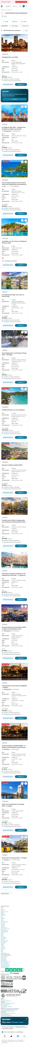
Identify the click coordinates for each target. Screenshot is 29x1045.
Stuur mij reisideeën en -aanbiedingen (13, 1032)
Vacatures (6, 1000)
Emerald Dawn (15, 364)
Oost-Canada (15, 68)
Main (18, 366)
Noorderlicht (3, 957)
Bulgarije (13, 637)
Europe (2, 910)
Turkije (2, 945)
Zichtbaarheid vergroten (6, 1015)
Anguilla (19, 191)
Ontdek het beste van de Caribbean (13, 410)
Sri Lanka (3, 922)
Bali (1, 916)
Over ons (3, 999)
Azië (2, 908)
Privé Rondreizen (5, 967)
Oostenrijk (23, 359)
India (2, 919)
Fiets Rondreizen (4, 956)
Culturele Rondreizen (5, 962)
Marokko (21, 810)
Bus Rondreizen (4, 963)
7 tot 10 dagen (14, 25)
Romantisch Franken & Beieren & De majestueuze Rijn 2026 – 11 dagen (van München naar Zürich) (14, 575)
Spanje (20, 247)
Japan (2, 920)
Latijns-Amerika (4, 911)
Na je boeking (4, 1005)
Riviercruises (4, 958)
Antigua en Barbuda (16, 416)
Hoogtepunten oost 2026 (10, 57)
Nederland (14, 359)
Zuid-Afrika (3, 915)
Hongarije (14, 635)
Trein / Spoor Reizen (5, 964)
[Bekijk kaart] (22, 36)
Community (3, 1007)
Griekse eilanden (4, 930)
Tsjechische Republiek (16, 361)
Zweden (2, 946)
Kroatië (18, 635)
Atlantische (14, 197)
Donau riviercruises (5, 928)
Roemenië (18, 637)
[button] (14, 79)
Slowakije (24, 695)
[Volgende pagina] (10, 892)
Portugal (13, 810)
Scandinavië (3, 941)
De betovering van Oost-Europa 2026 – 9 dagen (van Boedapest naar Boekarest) (14, 628)
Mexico (2, 949)
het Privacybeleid (10, 1041)
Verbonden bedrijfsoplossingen (8, 1010)
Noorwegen (3, 937)
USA (2, 951)
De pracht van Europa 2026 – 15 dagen (14, 858)
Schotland (3, 943)
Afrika (2, 907)
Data (16, 21)
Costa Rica (3, 948)
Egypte (2, 912)
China (2, 917)
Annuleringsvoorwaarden (6, 1006)
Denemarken (4, 927)
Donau (13, 366)
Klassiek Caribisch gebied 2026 (12, 465)
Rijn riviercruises (4, 940)
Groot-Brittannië (4, 931)
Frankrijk (24, 135)
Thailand (3, 925)
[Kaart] (26, 30)
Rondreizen (10, 9)
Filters (6, 21)
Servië (21, 635)
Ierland (2, 934)
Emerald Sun (14, 759)
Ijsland (2, 932)
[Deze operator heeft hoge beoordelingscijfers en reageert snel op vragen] (21, 72)
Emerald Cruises (4, 9)
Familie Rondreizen (5, 966)
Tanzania (3, 924)
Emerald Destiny (15, 307)
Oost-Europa (4, 938)
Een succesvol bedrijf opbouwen (8, 1013)
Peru (2, 950)
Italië (17, 247)
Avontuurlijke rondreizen (6, 955)
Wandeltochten (4, 960)
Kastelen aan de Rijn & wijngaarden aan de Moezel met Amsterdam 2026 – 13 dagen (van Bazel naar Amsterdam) (14, 522)
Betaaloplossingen (5, 1014)
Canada (2, 947)
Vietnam (3, 926)
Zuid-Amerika (4, 953)
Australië (3, 909)
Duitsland (14, 135)
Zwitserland (18, 135)
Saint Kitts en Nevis (16, 192)
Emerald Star (14, 640)
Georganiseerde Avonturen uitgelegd (9, 1009)
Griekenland (3, 929)
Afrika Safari (3, 959)
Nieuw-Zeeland (4, 921)
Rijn (12, 139)
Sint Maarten (14, 191)
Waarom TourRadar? (5, 1004)
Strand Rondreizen (5, 965)
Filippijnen (3, 918)
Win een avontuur (7, 1003)
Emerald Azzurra (15, 196)
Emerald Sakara (15, 251)
